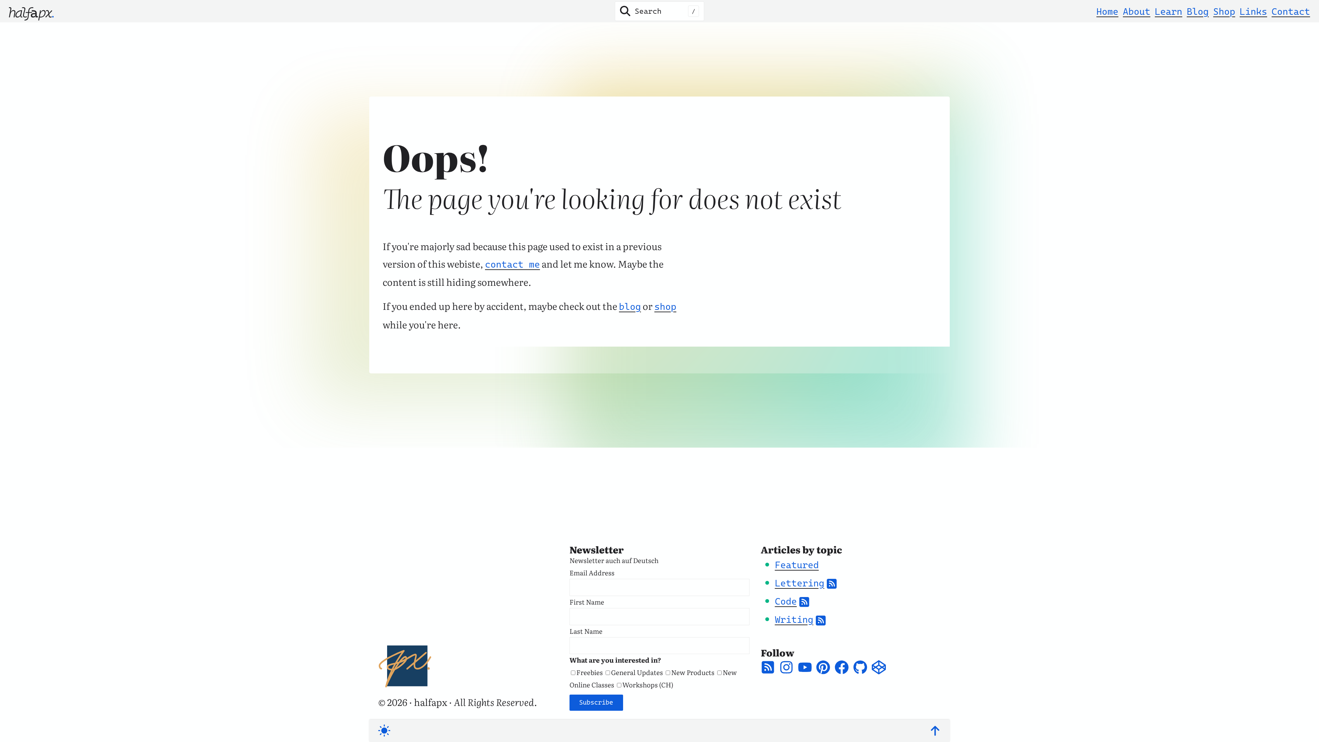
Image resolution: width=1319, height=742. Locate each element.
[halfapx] (31, 11)
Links (1253, 11)
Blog (1198, 11)
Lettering (799, 583)
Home (1107, 11)
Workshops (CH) (647, 684)
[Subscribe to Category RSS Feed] (831, 583)
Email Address (592, 572)
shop (665, 306)
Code (786, 601)
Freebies (589, 672)
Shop (1224, 11)
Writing (794, 619)
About (1136, 11)
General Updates (637, 672)
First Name (587, 602)
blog (630, 306)
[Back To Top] (935, 731)
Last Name (586, 631)
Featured (797, 565)
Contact (1291, 11)
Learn (1168, 11)
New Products (692, 672)
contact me (512, 264)
